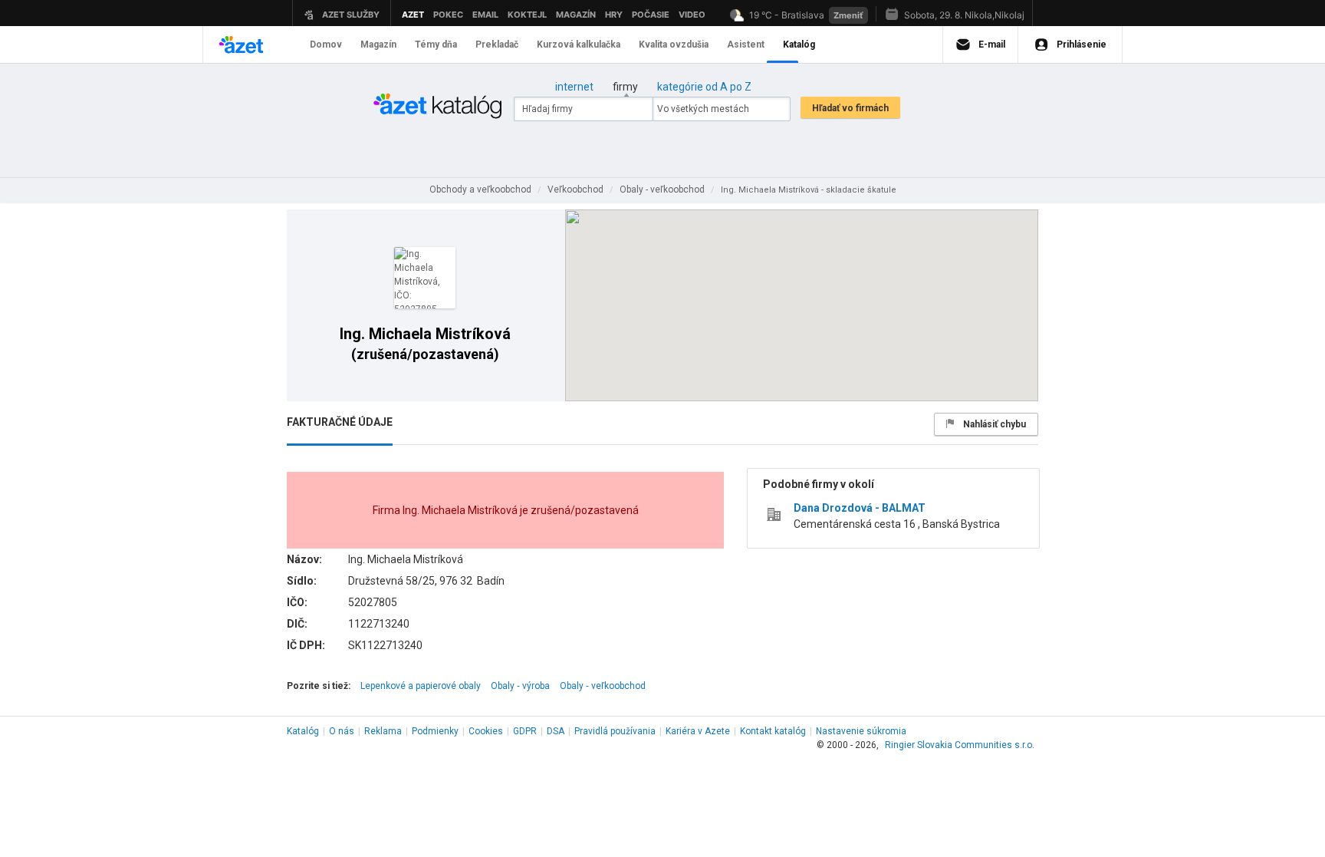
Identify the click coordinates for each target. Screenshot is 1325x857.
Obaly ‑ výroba (520, 686)
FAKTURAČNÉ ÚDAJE (340, 422)
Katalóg (303, 731)
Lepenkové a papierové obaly (420, 686)
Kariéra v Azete (698, 731)
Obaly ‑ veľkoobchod (603, 686)
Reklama (383, 731)
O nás (341, 731)
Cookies (486, 731)
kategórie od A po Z (704, 87)
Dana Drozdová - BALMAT (860, 508)
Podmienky (435, 731)
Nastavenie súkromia (861, 731)
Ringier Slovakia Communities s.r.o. (959, 745)
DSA (555, 731)
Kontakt (773, 731)
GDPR (525, 731)
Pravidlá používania (615, 731)
